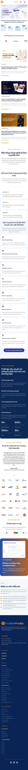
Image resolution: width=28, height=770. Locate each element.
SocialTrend (4, 655)
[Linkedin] (14, 762)
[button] (1, 10)
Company (4, 64)
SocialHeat (3, 653)
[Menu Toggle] (24, 2)
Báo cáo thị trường (5, 96)
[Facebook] (11, 762)
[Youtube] (17, 762)
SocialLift (3, 658)
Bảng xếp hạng (5, 128)
